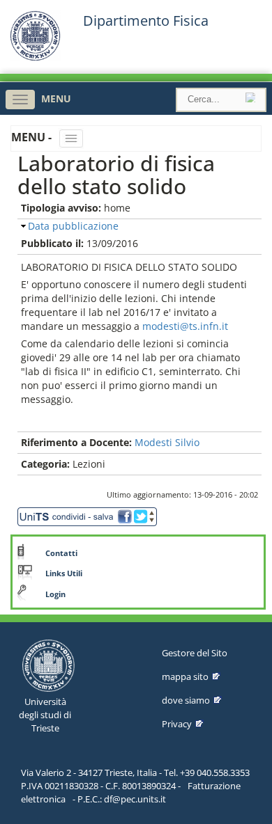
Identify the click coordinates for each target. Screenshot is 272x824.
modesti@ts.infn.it (185, 326)
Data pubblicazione (73, 225)
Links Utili (63, 573)
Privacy (177, 724)
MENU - (32, 137)
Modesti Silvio (167, 442)
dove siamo (186, 700)
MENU (56, 98)
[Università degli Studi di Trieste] (35, 57)
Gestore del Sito (194, 653)
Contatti (61, 553)
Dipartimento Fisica (146, 21)
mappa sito (185, 676)
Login (55, 594)
